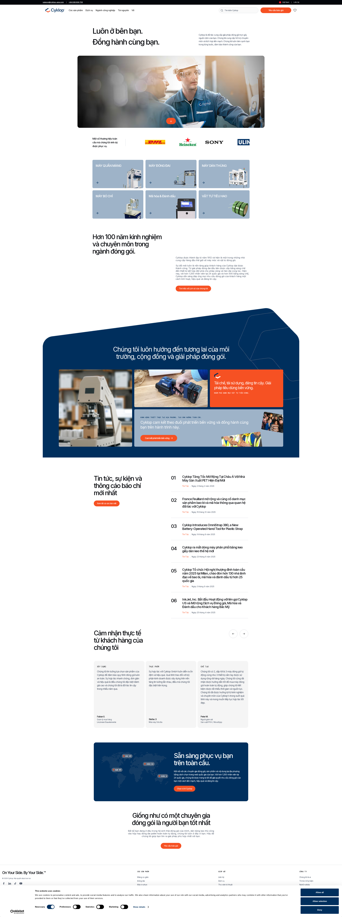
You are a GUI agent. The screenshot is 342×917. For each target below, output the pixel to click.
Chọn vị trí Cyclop (184, 788)
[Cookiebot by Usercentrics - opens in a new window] (17, 912)
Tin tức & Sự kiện (306, 881)
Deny (319, 910)
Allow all (320, 892)
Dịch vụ (221, 881)
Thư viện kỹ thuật (225, 884)
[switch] (77, 907)
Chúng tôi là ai (305, 877)
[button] (75, 10)
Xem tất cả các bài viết (106, 503)
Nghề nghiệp (304, 884)
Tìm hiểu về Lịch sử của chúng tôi (193, 288)
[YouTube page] (20, 883)
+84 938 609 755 (76, 2)
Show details (139, 907)
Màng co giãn (142, 877)
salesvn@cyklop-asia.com (53, 2)
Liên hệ (296, 2)
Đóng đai (141, 881)
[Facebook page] (3, 883)
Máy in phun (142, 884)
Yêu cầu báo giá (275, 10)
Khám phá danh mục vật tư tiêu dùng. (231, 393)
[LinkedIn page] (9, 883)
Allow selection (320, 901)
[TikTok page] (15, 883)
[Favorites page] (295, 10)
